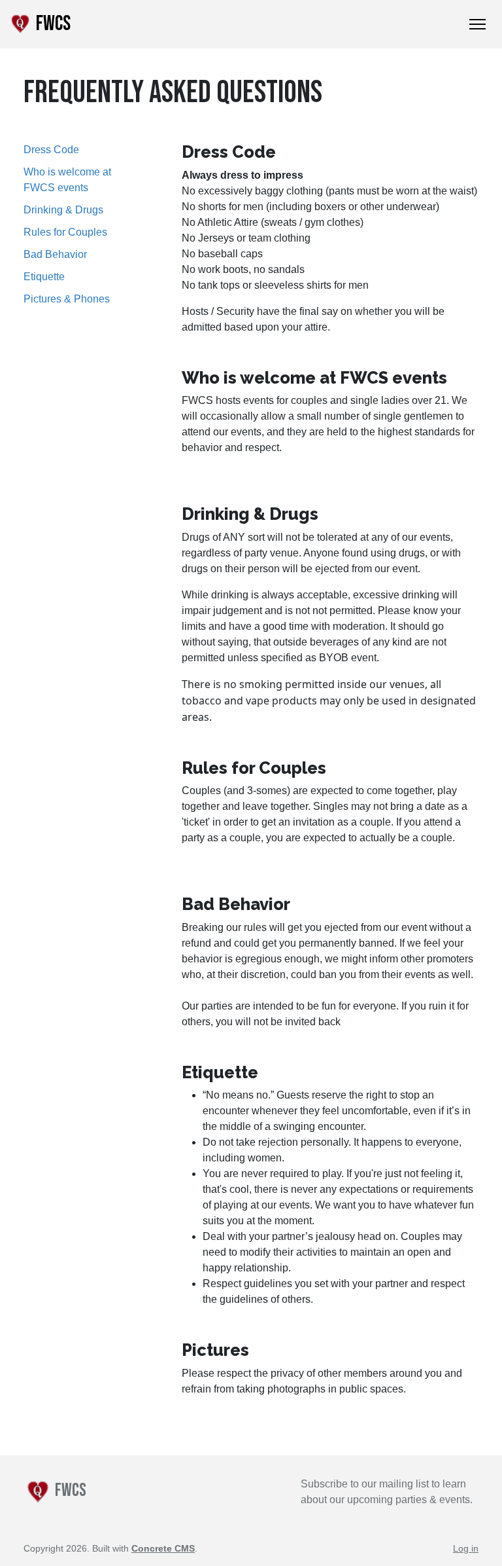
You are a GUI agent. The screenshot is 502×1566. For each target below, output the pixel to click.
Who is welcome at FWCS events (67, 179)
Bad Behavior (55, 254)
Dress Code (51, 149)
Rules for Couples (65, 232)
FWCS (52, 24)
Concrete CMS (163, 1548)
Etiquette (44, 276)
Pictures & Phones (67, 298)
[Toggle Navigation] (477, 24)
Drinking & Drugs (63, 209)
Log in (465, 1548)
